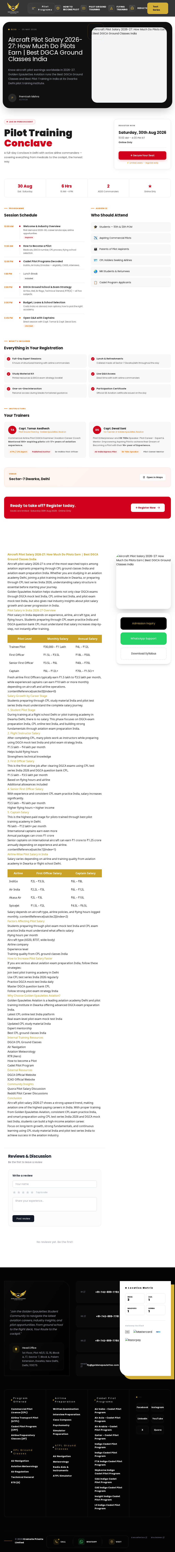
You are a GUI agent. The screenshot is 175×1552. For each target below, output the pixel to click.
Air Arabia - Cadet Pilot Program (106, 1428)
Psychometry (61, 1425)
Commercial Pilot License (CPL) (21, 1410)
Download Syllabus (143, 654)
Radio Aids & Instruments (61, 1468)
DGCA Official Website (22, 1075)
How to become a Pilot (22, 1061)
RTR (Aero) (14, 1056)
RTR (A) (15, 1482)
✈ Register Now (146, 507)
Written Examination (66, 1409)
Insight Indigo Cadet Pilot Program (107, 1498)
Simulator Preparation (60, 1432)
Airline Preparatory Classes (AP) (23, 1437)
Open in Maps (155, 477)
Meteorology (61, 1461)
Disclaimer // (158, 1537)
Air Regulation (20, 1471)
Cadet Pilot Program (21, 1065)
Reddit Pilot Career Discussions (28, 1093)
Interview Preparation (66, 1414)
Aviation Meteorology (21, 1051)
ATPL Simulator (62, 1475)
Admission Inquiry (143, 623)
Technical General (22, 1477)
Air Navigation (17, 1047)
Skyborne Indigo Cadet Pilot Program (107, 1471)
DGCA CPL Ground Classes (25, 1042)
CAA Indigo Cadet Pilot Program (106, 1480)
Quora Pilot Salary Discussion (27, 1089)
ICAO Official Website (21, 1079)
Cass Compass (62, 1419)
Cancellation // (139, 1537)
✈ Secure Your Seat (142, 155)
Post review (23, 1218)
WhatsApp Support (144, 638)
